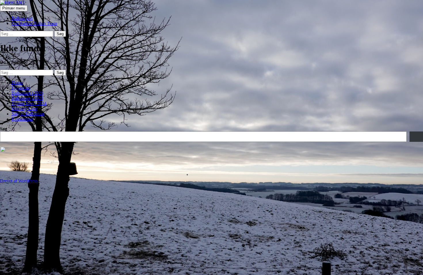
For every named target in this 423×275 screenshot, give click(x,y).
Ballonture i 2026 (27, 93)
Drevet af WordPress (19, 180)
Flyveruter (21, 87)
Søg (3, 128)
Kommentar (22, 119)
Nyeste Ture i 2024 (29, 103)
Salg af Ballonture (28, 113)
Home (17, 82)
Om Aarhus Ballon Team (34, 23)
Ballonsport (22, 18)
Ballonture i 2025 (27, 98)
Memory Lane (24, 108)
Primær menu (13, 8)
